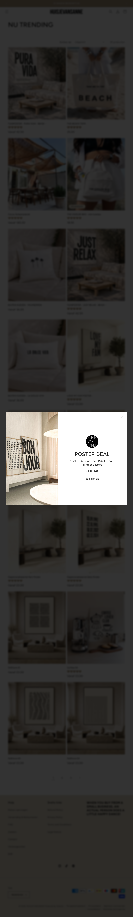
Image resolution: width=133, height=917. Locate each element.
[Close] (121, 417)
